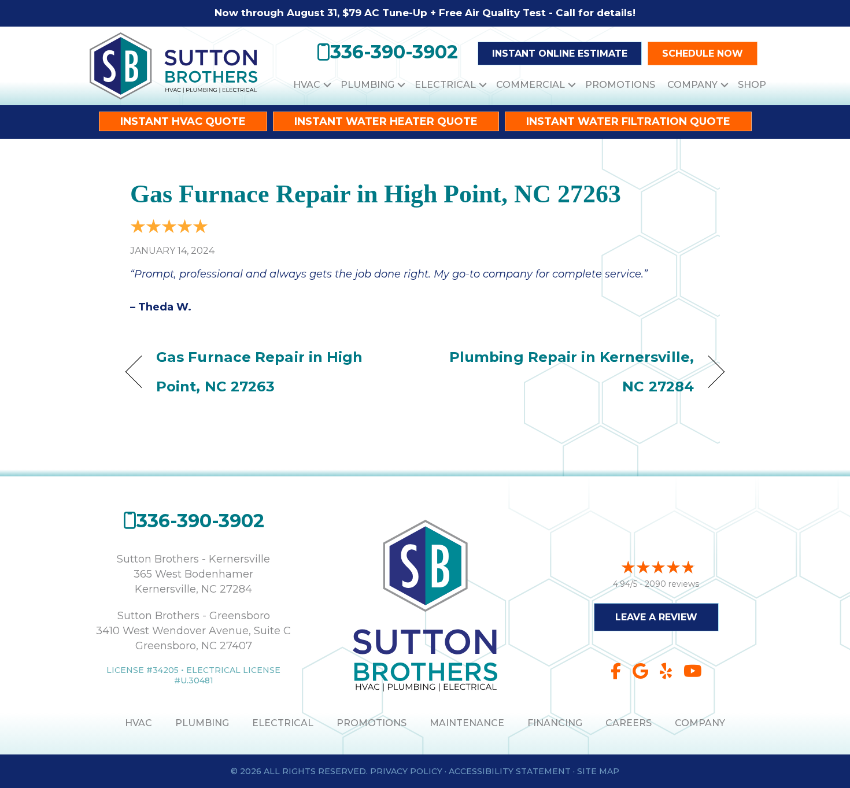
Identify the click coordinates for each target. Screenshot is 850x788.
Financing (554, 722)
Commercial (530, 84)
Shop (752, 84)
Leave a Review (656, 617)
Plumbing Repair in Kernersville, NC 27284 (568, 371)
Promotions (620, 84)
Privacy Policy (406, 771)
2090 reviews (672, 584)
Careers (628, 722)
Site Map (598, 771)
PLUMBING (202, 722)
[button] (327, 84)
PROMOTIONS (371, 722)
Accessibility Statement (510, 771)
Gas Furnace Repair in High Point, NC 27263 (375, 194)
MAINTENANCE (467, 722)
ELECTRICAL (282, 722)
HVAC (306, 84)
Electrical (445, 84)
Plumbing (367, 84)
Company (692, 84)
